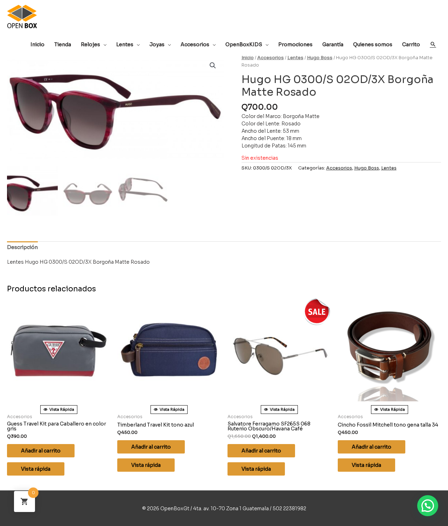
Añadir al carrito (41, 451)
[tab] (22, 247)
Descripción (22, 247)
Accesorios (270, 58)
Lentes (295, 58)
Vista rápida (35, 469)
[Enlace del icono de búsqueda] (433, 44)
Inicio (247, 58)
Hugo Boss (319, 58)
